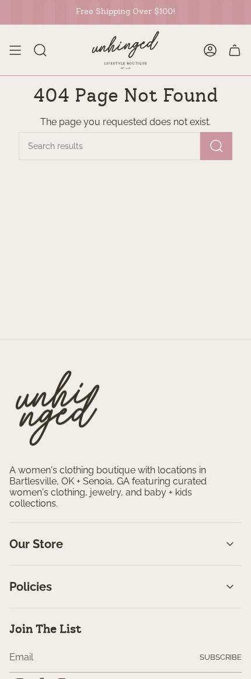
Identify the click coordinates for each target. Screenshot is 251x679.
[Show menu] (15, 50)
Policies (30, 587)
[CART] (234, 50)
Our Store (36, 544)
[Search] (216, 146)
